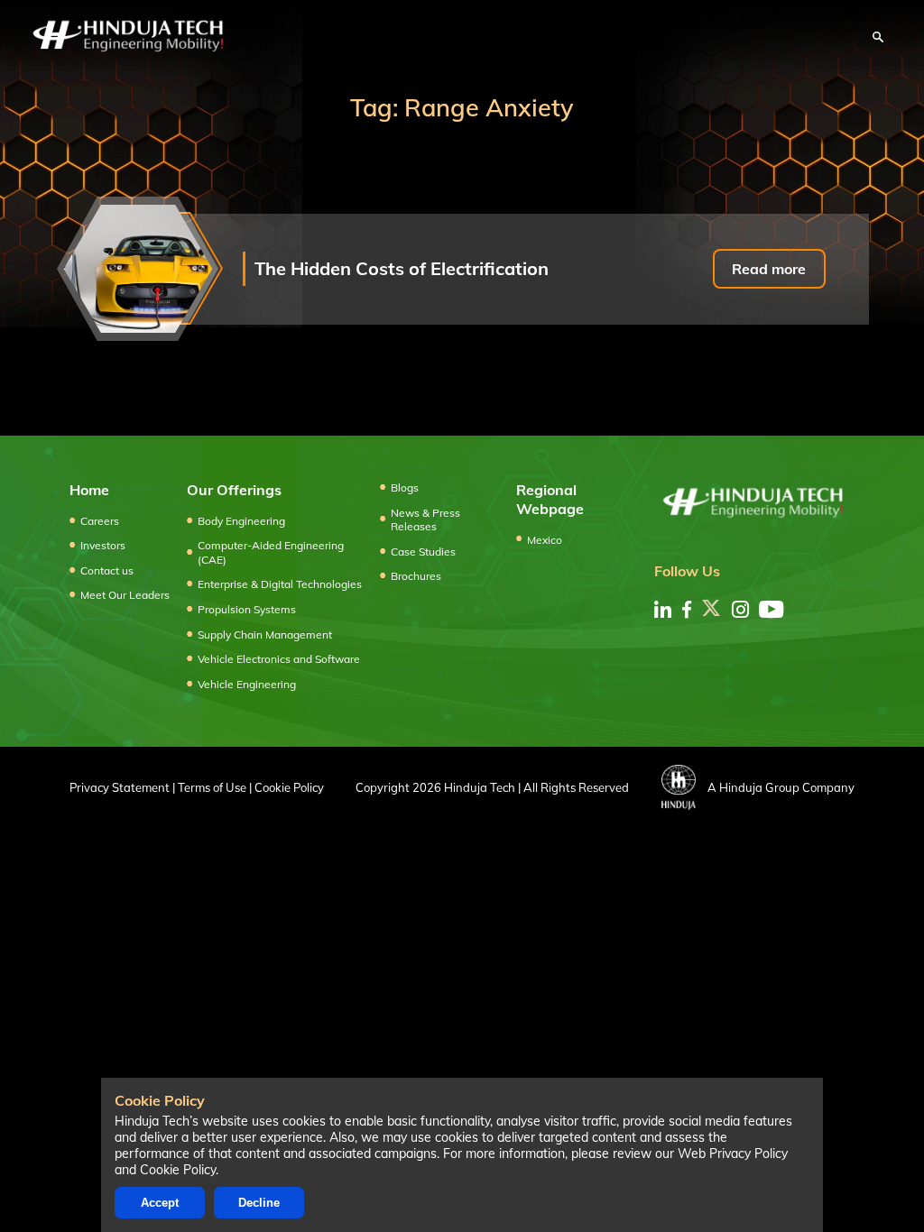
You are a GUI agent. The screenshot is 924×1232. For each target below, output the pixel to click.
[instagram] (740, 609)
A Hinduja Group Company (781, 787)
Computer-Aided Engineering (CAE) (271, 552)
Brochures (416, 576)
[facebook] (686, 609)
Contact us (107, 570)
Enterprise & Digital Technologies (280, 584)
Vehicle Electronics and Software (279, 659)
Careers (99, 521)
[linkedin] (662, 609)
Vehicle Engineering (247, 684)
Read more (769, 269)
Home (89, 490)
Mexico (544, 540)
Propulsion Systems (247, 609)
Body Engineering (241, 521)
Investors (102, 545)
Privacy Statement (119, 787)
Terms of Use (212, 787)
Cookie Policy (289, 787)
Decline (259, 1202)
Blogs (405, 487)
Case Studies (423, 551)
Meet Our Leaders (125, 595)
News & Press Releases (425, 520)
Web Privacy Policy (733, 1153)
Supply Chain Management (265, 634)
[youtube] (771, 609)
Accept (160, 1202)
